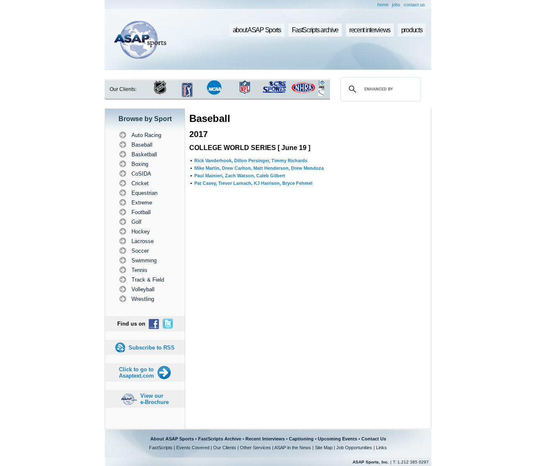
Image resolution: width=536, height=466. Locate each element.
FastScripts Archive (219, 438)
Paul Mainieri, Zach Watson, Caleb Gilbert (239, 175)
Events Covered (192, 447)
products (412, 30)
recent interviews (369, 30)
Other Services (255, 447)
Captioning (301, 438)
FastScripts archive (315, 30)
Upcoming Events (337, 438)
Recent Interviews (265, 438)
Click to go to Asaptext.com (136, 372)
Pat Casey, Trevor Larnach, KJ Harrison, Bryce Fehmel (253, 183)
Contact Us (373, 438)
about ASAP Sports (257, 30)
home (383, 4)
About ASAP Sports (172, 438)
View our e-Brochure (154, 399)
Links (381, 447)
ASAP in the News (292, 447)
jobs (396, 4)
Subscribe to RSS (152, 347)
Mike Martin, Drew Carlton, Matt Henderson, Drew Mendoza (259, 168)
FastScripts (161, 447)
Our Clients (224, 447)
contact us (414, 4)
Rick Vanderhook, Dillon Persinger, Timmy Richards (250, 160)
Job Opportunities (354, 447)
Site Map (323, 447)
